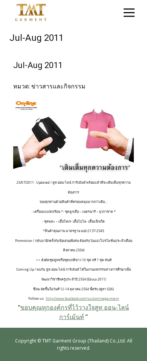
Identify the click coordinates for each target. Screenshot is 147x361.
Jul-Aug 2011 (38, 65)
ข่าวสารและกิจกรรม (58, 86)
